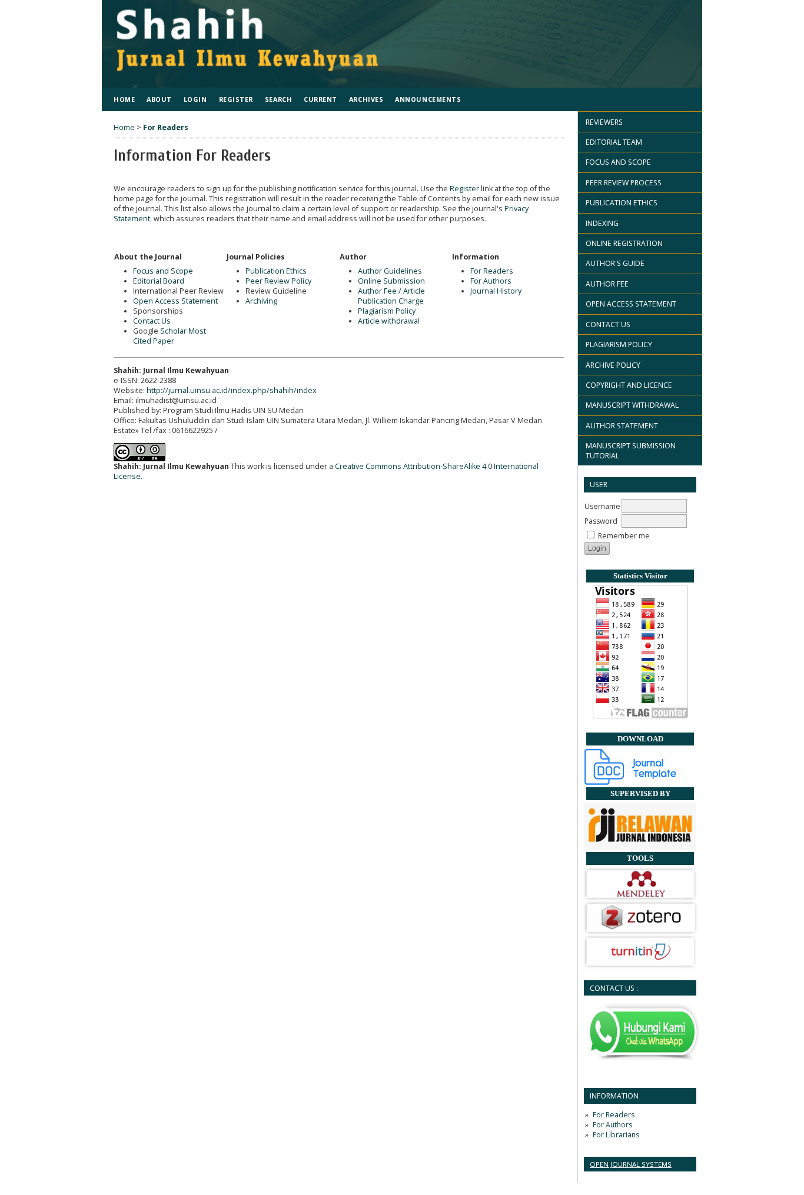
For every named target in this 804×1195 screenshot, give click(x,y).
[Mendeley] (640, 898)
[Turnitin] (640, 966)
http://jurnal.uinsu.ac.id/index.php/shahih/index (232, 390)
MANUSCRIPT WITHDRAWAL (632, 405)
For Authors (612, 1125)
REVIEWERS (604, 122)
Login (195, 99)
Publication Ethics (276, 271)
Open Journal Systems (631, 1164)
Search (278, 99)
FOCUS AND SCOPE (618, 162)
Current (320, 99)
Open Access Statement (175, 301)
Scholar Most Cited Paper (169, 336)
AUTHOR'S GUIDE (615, 263)
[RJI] (640, 847)
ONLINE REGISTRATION (624, 243)
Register (236, 99)
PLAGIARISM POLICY (619, 344)
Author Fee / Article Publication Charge (391, 296)
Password (600, 521)
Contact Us (152, 321)
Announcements (428, 99)
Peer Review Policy (278, 281)
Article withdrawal (389, 321)
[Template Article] (631, 782)
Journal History (495, 291)
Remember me (624, 536)
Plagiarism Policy (387, 311)
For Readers (613, 1115)
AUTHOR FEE (607, 284)
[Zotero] (641, 932)
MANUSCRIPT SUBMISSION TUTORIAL (631, 451)
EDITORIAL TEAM (614, 142)
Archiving (261, 301)
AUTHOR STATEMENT (622, 426)
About (159, 99)
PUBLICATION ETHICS (621, 203)
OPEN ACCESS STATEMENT (631, 304)
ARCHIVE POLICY (613, 365)
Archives (366, 99)
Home (124, 99)
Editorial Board (158, 281)
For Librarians (616, 1135)
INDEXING (602, 223)
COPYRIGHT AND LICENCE (629, 385)
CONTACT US (608, 324)
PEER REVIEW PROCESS (624, 183)
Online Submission (391, 281)
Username (602, 506)
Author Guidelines (390, 271)
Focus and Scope (163, 271)
